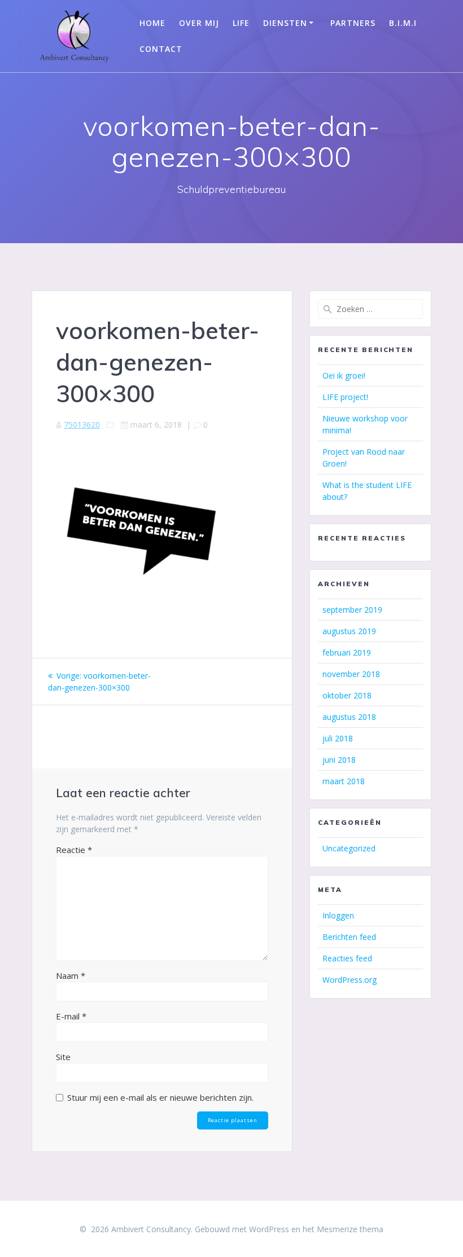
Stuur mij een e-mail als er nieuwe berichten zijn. (160, 1097)
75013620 (82, 424)
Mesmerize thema (350, 1229)
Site (63, 1056)
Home (152, 22)
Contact (160, 48)
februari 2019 (346, 652)
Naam (70, 975)
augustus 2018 (349, 716)
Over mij (199, 22)
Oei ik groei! (343, 375)
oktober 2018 (347, 695)
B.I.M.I (403, 22)
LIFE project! (345, 397)
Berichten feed (349, 936)
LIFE (241, 22)
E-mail (71, 1016)
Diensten (285, 22)
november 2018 (351, 674)
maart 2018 (343, 781)
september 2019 (352, 609)
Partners (352, 22)
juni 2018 (339, 759)
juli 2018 (337, 738)
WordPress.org (349, 979)
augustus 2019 (349, 631)
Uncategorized (348, 848)
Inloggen (338, 915)
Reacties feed (347, 958)
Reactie (74, 849)
